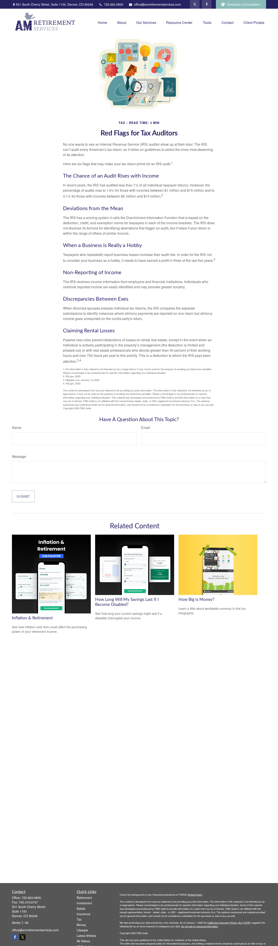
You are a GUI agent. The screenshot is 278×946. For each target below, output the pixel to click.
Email (145, 427)
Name (16, 427)
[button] (102, 22)
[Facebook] (207, 4)
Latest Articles (86, 935)
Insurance (83, 914)
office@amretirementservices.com (157, 4)
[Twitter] (195, 4)
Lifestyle (82, 930)
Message (19, 456)
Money (81, 925)
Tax (79, 919)
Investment (84, 903)
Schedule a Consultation (243, 4)
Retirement (84, 897)
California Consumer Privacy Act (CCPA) (229, 922)
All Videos (83, 941)
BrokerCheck (195, 894)
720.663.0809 (113, 4)
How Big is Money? (196, 600)
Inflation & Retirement (32, 618)
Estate (81, 908)
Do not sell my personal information (199, 926)
